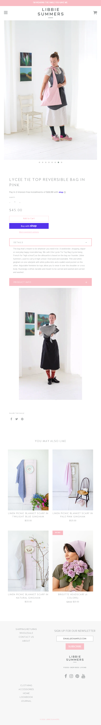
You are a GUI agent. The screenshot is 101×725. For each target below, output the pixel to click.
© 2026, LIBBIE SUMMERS (49, 719)
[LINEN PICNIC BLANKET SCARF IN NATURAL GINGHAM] (28, 561)
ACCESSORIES (26, 689)
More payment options (29, 232)
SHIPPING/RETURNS (26, 629)
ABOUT (26, 641)
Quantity (12, 197)
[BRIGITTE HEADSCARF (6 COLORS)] (72, 561)
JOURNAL (26, 701)
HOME (26, 693)
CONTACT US (26, 637)
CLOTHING (26, 685)
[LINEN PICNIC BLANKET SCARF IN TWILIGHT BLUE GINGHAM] (28, 479)
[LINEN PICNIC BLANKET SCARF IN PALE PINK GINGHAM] (72, 479)
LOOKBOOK (26, 697)
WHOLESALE (26, 633)
